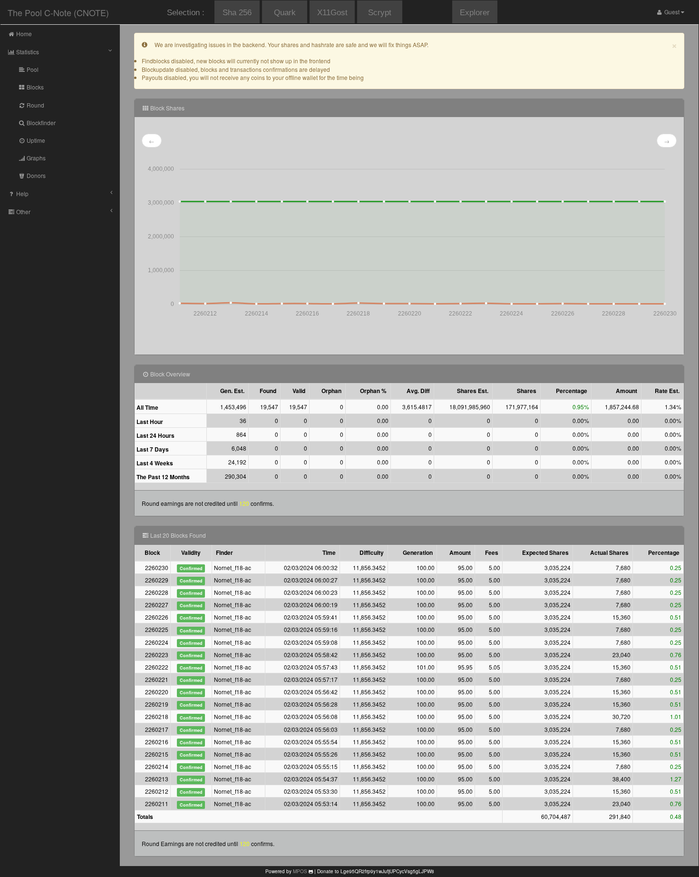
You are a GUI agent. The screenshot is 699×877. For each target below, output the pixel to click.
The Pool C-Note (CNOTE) (58, 12)
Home (23, 34)
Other (22, 211)
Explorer (475, 12)
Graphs (35, 158)
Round (34, 105)
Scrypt (379, 12)
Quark (285, 12)
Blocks (34, 87)
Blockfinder (40, 122)
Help (22, 193)
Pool (32, 69)
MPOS (300, 871)
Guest (672, 12)
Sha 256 (237, 12)
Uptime (35, 140)
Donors (35, 175)
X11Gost (332, 12)
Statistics (27, 52)
